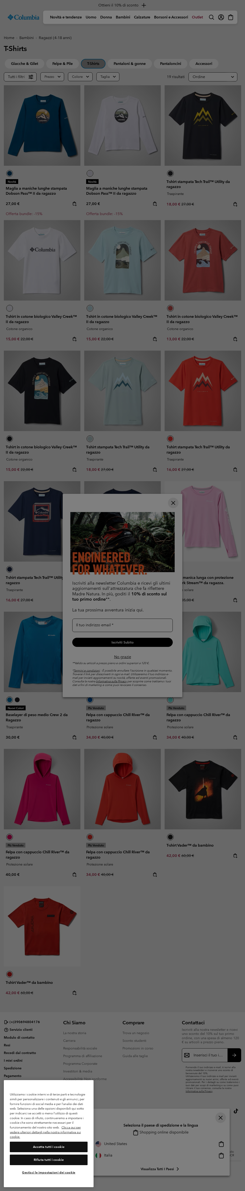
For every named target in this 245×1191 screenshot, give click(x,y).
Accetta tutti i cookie (48, 1147)
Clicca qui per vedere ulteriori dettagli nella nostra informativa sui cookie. (45, 1132)
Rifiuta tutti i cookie (49, 1160)
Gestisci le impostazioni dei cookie (48, 1172)
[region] (49, 1133)
